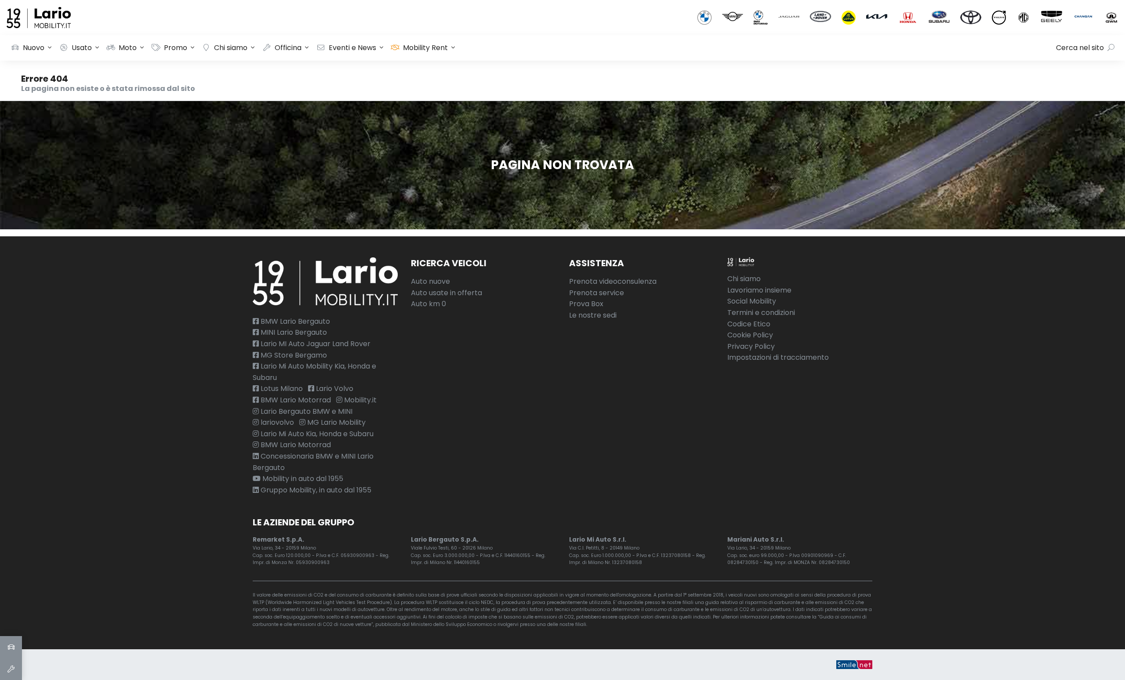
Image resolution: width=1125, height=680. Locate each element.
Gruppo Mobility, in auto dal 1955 (315, 490)
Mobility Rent (425, 48)
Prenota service (596, 293)
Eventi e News (352, 48)
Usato (82, 48)
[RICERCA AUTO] (11, 647)
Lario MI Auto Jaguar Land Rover (314, 344)
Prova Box (586, 304)
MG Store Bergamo (293, 355)
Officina (288, 48)
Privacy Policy (751, 346)
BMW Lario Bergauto (294, 321)
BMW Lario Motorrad (295, 400)
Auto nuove (430, 281)
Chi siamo (230, 48)
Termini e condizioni (761, 312)
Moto (128, 48)
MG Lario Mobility (335, 422)
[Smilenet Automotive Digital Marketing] (854, 664)
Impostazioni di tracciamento (778, 357)
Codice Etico (748, 324)
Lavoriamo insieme (759, 290)
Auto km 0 (428, 304)
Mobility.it (359, 400)
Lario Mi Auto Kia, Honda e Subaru (316, 434)
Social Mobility (751, 301)
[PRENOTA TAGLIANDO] (11, 669)
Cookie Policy (750, 335)
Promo (175, 48)
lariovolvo (276, 422)
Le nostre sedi (593, 315)
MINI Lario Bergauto (293, 332)
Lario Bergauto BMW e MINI (305, 411)
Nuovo (33, 48)
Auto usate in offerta (446, 293)
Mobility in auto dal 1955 (302, 479)
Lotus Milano (281, 388)
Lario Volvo (333, 388)
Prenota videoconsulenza (613, 281)
